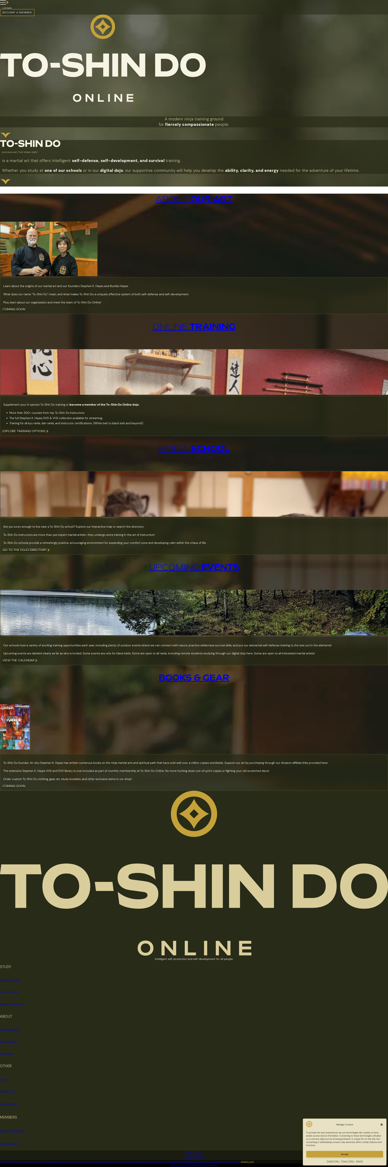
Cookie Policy (194, 1158)
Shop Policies (9, 1104)
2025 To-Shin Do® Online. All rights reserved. (194, 1165)
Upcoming (194, 567)
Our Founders (9, 1041)
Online (194, 327)
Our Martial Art (10, 1029)
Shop (3, 1079)
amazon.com (247, 1161)
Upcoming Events (11, 1004)
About (194, 199)
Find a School (9, 992)
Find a (194, 449)
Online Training (10, 980)
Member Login (9, 1143)
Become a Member (12, 1131)
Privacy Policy (194, 1152)
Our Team (6, 1053)
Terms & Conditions (194, 1155)
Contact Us (7, 1091)
